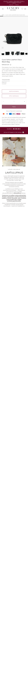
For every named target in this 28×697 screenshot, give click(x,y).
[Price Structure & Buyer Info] (10, 64)
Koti (3, 14)
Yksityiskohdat (6, 79)
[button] (3, 9)
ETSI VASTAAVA (14, 96)
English (11, 4)
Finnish (17, 4)
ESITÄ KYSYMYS (14, 91)
